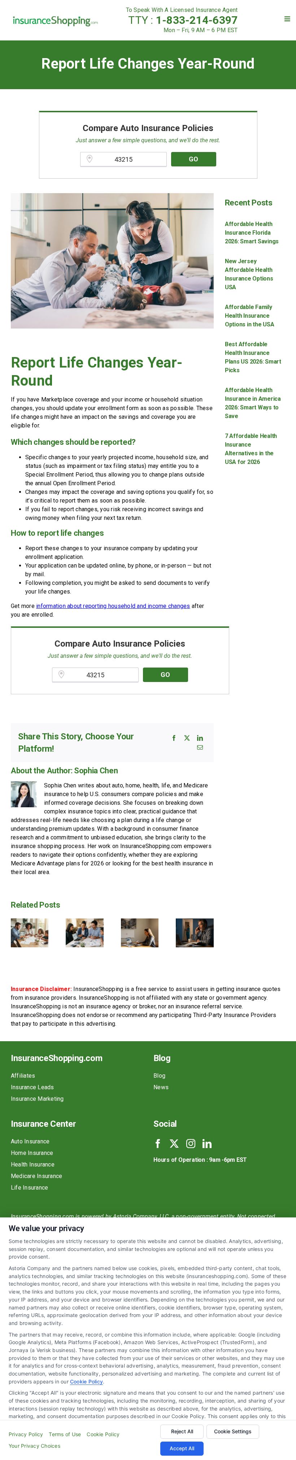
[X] (186, 738)
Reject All (182, 1431)
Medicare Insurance (36, 1176)
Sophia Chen (96, 770)
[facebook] (157, 1143)
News (161, 1087)
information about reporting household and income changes (113, 606)
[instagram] (190, 1143)
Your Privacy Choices (34, 1446)
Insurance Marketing (37, 1098)
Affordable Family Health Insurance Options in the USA (249, 316)
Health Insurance (33, 1164)
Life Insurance (29, 1187)
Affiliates (23, 1075)
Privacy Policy (26, 1434)
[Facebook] (173, 738)
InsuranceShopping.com (56, 1058)
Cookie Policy (86, 1381)
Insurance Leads (32, 1087)
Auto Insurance (30, 1141)
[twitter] (174, 1143)
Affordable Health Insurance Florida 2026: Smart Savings (252, 233)
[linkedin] (207, 1143)
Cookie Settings (233, 1431)
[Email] (199, 747)
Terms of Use (65, 1434)
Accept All (182, 1448)
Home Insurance (32, 1153)
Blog (159, 1075)
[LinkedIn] (199, 738)
